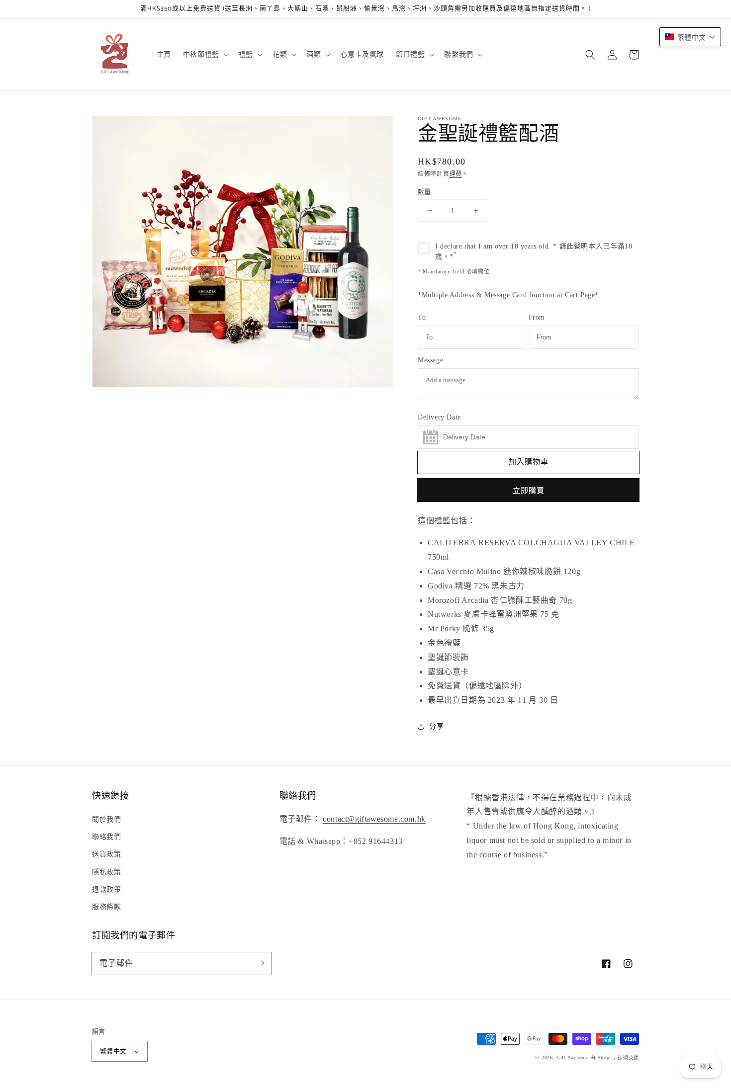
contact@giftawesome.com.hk (374, 819)
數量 (424, 191)
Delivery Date (439, 417)
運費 (456, 173)
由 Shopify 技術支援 (614, 1057)
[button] (205, 54)
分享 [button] (436, 726)
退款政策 (106, 889)
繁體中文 (113, 1051)
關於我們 (106, 819)
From (537, 317)
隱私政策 (106, 872)
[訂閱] (260, 963)
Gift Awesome (572, 1057)
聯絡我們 (106, 836)
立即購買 (529, 491)
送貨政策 (106, 854)
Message (430, 360)
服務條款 (106, 907)
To (422, 317)
